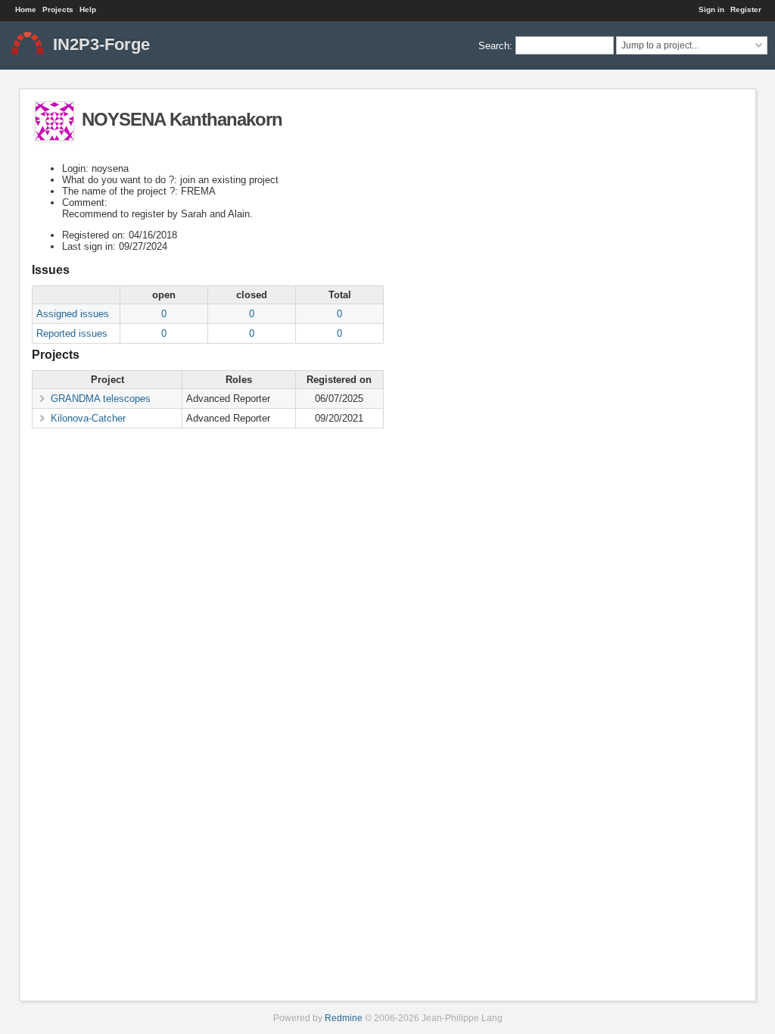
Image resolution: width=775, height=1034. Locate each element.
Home (25, 9)
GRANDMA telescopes (101, 398)
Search (493, 45)
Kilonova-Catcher (88, 418)
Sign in (711, 9)
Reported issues (71, 333)
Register (745, 9)
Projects (57, 9)
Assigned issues (72, 313)
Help (87, 9)
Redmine (344, 1018)
